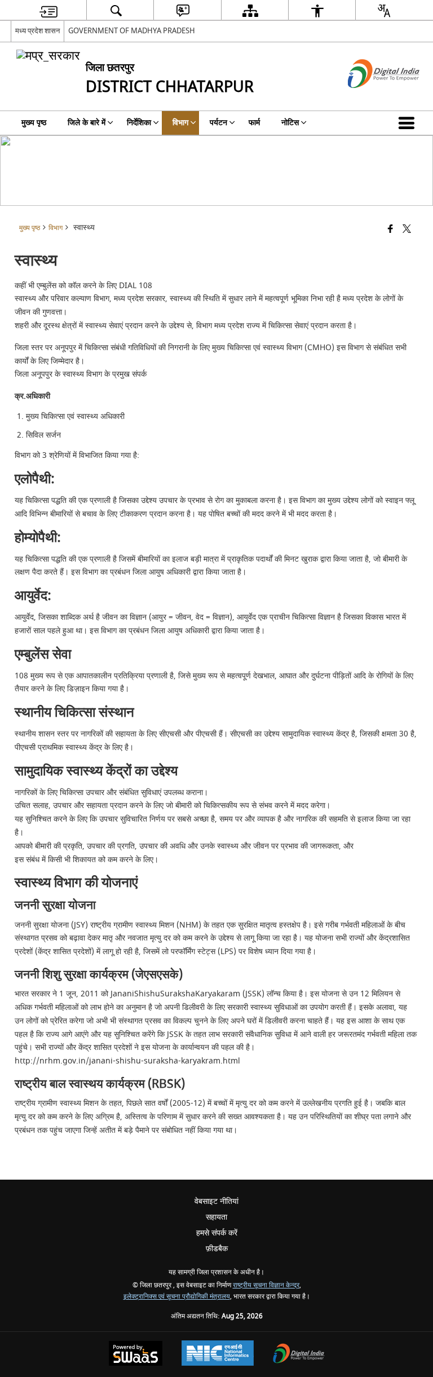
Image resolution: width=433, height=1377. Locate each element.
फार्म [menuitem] (254, 123)
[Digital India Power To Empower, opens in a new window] (298, 1354)
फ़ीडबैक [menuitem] (217, 1249)
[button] (408, 123)
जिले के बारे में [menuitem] (86, 123)
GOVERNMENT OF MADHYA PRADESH (131, 30)
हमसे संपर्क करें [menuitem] (216, 1233)
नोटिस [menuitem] (290, 123)
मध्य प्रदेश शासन (37, 30)
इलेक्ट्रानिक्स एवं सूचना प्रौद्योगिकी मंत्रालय (176, 1296)
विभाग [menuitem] (180, 123)
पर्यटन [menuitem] (218, 123)
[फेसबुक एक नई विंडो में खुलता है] (390, 230)
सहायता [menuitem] (216, 1217)
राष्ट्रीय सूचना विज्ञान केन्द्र (266, 1285)
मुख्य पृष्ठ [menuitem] (33, 123)
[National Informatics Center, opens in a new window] (217, 1354)
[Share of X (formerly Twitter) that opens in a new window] (407, 230)
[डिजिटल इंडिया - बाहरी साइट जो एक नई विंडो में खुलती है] (369, 98)
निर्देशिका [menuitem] (139, 123)
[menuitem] (48, 10)
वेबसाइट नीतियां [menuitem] (216, 1201)
